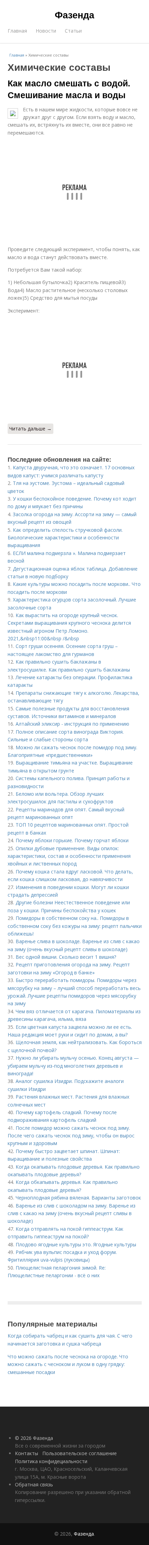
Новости (46, 30)
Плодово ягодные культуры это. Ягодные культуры (76, 1244)
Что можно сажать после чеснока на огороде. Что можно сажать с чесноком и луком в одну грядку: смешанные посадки (68, 1364)
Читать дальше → (30, 428)
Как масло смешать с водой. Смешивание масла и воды (69, 89)
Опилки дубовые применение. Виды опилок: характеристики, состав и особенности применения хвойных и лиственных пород (69, 856)
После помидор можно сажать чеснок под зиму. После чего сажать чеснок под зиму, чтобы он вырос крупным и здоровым (71, 1136)
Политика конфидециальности (51, 1461)
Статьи (73, 30)
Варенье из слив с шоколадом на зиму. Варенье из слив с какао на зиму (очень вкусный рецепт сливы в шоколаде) (71, 1213)
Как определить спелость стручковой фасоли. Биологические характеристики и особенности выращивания (65, 538)
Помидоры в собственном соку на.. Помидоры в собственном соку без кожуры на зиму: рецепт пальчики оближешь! (75, 926)
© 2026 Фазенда (34, 1438)
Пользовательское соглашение (79, 1453)
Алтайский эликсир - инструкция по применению (72, 723)
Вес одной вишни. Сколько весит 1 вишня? (66, 957)
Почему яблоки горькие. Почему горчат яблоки (72, 840)
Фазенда (74, 14)
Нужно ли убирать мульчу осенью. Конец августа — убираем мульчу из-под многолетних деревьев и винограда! (73, 1066)
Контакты (26, 1453)
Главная (17, 30)
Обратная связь (34, 1484)
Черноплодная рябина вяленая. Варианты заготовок (78, 1197)
